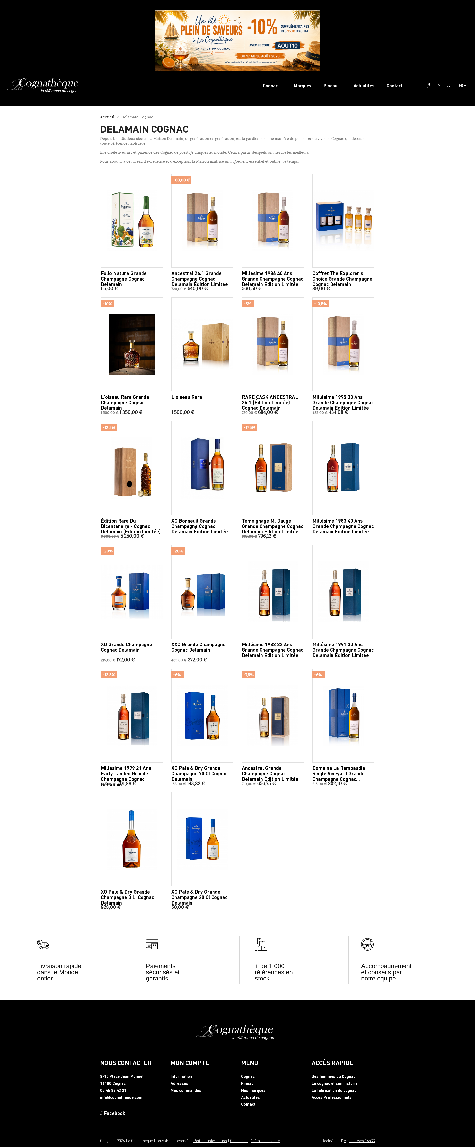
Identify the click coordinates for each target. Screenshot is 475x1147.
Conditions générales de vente (255, 1140)
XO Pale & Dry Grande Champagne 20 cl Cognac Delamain (199, 897)
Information (181, 1076)
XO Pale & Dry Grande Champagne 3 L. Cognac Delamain (127, 897)
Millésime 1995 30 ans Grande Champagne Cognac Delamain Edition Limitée (343, 402)
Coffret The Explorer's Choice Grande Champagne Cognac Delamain (342, 278)
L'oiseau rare (186, 397)
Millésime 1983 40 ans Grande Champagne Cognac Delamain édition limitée (343, 526)
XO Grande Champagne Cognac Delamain (126, 647)
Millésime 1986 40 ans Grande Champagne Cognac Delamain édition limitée (272, 278)
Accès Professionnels (332, 1097)
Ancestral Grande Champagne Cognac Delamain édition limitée (270, 773)
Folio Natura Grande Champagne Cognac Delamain (124, 278)
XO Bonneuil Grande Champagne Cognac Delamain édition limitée (199, 526)
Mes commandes (186, 1090)
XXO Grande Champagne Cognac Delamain (198, 647)
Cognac (248, 1076)
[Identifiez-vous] (439, 85)
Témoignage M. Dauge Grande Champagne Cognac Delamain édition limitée (272, 526)
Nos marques (253, 1090)
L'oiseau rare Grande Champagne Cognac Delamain (125, 402)
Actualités (250, 1097)
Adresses (179, 1083)
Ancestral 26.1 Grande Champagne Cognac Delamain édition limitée (199, 278)
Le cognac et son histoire (334, 1083)
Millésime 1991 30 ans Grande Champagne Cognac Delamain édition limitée (343, 649)
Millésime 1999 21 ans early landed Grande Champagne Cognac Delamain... (126, 776)
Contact (248, 1104)
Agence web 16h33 (359, 1140)
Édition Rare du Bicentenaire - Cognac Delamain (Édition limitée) (131, 526)
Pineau (247, 1083)
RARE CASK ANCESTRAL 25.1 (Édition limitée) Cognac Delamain (270, 402)
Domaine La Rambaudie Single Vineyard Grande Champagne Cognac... (338, 773)
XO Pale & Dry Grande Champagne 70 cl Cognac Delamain (199, 773)
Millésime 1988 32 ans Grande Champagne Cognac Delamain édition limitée (272, 649)
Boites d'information (210, 1140)
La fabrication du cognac (334, 1090)
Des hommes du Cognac (333, 1076)
